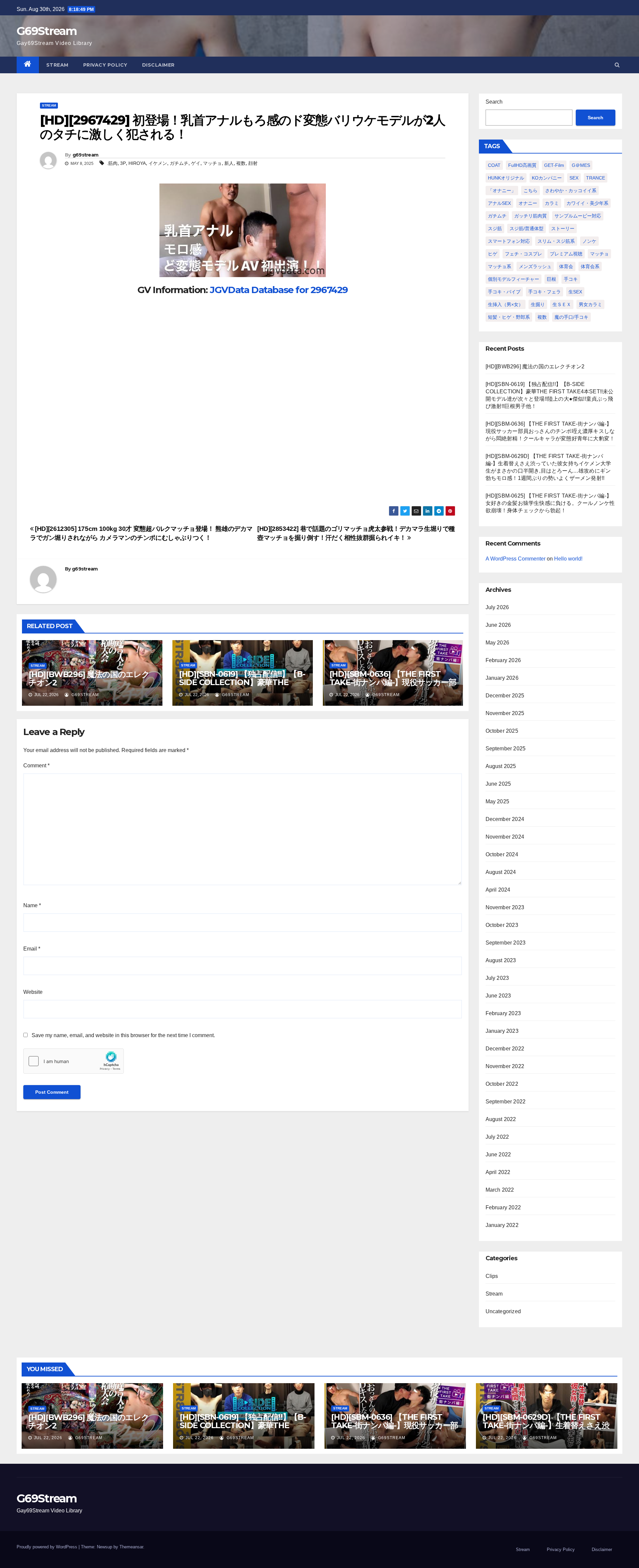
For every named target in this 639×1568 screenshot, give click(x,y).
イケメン (157, 163)
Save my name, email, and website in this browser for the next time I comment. (123, 1035)
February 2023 (503, 1013)
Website (33, 992)
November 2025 (505, 713)
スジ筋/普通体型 (526, 228)
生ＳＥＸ (561, 304)
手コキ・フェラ (544, 291)
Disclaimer (158, 65)
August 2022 (501, 1119)
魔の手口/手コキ (571, 317)
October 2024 (502, 854)
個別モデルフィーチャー (513, 279)
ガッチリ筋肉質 (530, 215)
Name (32, 905)
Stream (57, 65)
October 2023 (502, 925)
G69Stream (47, 31)
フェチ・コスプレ (523, 253)
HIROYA (137, 163)
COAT (494, 165)
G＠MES (581, 165)
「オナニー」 (502, 190)
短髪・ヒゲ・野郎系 (509, 317)
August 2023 (501, 960)
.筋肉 (112, 163)
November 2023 (505, 907)
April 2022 (498, 1172)
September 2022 (506, 1101)
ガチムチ (179, 163)
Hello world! (568, 559)
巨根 (551, 279)
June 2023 (498, 995)
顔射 (253, 163)
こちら (530, 190)
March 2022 (500, 1190)
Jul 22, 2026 (48, 1437)
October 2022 (502, 1084)
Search (494, 102)
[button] (617, 65)
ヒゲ (492, 253)
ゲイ (195, 163)
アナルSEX (499, 203)
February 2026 (503, 660)
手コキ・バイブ (504, 291)
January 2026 (502, 678)
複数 (241, 163)
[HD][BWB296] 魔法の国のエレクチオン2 (89, 678)
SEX (573, 178)
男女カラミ (590, 304)
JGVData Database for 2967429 (279, 289)
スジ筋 (495, 228)
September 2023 (506, 943)
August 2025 (501, 766)
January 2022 (502, 1225)
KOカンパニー (547, 178)
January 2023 (502, 1031)
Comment (36, 765)
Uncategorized (503, 1311)
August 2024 (501, 872)
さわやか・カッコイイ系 (570, 190)
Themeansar (131, 1546)
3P (123, 163)
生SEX (575, 291)
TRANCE (595, 178)
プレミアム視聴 (566, 253)
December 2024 (505, 819)
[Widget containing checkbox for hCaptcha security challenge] (73, 1061)
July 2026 (497, 607)
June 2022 (498, 1154)
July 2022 (497, 1137)
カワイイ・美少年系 (587, 203)
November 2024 (505, 837)
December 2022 (505, 1048)
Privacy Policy (105, 65)
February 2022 (503, 1207)
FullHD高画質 (522, 165)
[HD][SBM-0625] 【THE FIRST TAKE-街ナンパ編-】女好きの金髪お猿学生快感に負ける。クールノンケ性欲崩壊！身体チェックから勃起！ (550, 503)
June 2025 (498, 784)
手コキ (571, 279)
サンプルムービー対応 (577, 215)
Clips (492, 1276)
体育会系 (590, 266)
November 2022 (505, 1066)
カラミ (552, 203)
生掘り (538, 304)
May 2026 (498, 642)
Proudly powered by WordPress (48, 1546)
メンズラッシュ (535, 266)
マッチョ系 (499, 266)
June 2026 (498, 625)
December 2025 (505, 695)
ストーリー (562, 228)
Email (31, 949)
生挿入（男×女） (505, 304)
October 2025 (502, 731)
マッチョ (212, 163)
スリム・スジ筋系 (556, 241)
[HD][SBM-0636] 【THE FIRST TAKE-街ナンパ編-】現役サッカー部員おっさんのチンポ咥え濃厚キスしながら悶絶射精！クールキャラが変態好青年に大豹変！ (550, 431)
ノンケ (589, 241)
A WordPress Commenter (515, 559)
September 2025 (506, 748)
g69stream (86, 155)
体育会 (566, 266)
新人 (229, 163)
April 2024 (498, 890)
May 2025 (498, 801)
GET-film (554, 165)
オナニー (528, 203)
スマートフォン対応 (509, 241)
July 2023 (497, 978)
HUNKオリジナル (506, 178)
